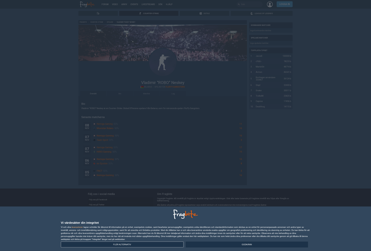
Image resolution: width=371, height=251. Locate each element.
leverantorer (77, 227)
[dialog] (185, 229)
